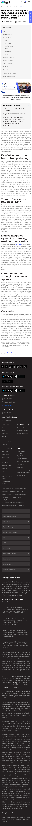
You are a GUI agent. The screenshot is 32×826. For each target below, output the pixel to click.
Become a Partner (22, 430)
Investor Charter (6, 494)
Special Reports (21, 475)
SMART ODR (25, 491)
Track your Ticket (15, 491)
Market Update (8, 57)
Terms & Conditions (8, 489)
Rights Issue (9, 46)
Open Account (30, 17)
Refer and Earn (21, 428)
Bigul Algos (5, 451)
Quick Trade (5, 457)
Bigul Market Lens (9, 76)
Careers (4, 439)
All (4, 32)
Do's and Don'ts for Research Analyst (13, 503)
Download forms (7, 497)
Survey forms (17, 497)
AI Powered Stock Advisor (7, 477)
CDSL (13, 687)
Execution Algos (6, 465)
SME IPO (8, 51)
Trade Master (6, 454)
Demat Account (8, 70)
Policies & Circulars (20, 489)
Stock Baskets (6, 481)
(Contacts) (5, 602)
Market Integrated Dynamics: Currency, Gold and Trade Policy (15, 118)
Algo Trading (7, 64)
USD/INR (18, 244)
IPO (6, 41)
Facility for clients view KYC (10, 500)
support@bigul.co (10, 402)
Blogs (3, 430)
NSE (16, 685)
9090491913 (8, 399)
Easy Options (5, 460)
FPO (6, 54)
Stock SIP (4, 468)
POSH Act (21, 505)
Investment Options (23, 461)
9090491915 (8, 420)
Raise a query (8, 405)
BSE (4, 687)
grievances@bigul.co (19, 676)
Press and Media (6, 442)
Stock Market (7, 38)
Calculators (20, 464)
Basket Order (5, 474)
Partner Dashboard (22, 433)
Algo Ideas (5, 463)
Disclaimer (5, 491)
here (19, 685)
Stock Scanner (6, 484)
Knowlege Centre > (13, 7)
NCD (6, 49)
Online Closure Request (20, 494)
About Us (4, 428)
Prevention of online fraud (9, 505)
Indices (5, 67)
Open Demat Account (21, 452)
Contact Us (5, 444)
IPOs (3, 471)
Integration (5, 433)
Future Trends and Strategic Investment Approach (14, 122)
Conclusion (9, 126)
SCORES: (4, 707)
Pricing (4, 436)
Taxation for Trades (9, 73)
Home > (4, 7)
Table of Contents (11, 105)
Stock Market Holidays (23, 473)
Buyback (8, 43)
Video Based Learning (23, 470)
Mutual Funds (7, 35)
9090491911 (7, 413)
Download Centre (22, 459)
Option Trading (8, 60)
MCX (25, 685)
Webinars (20, 467)
